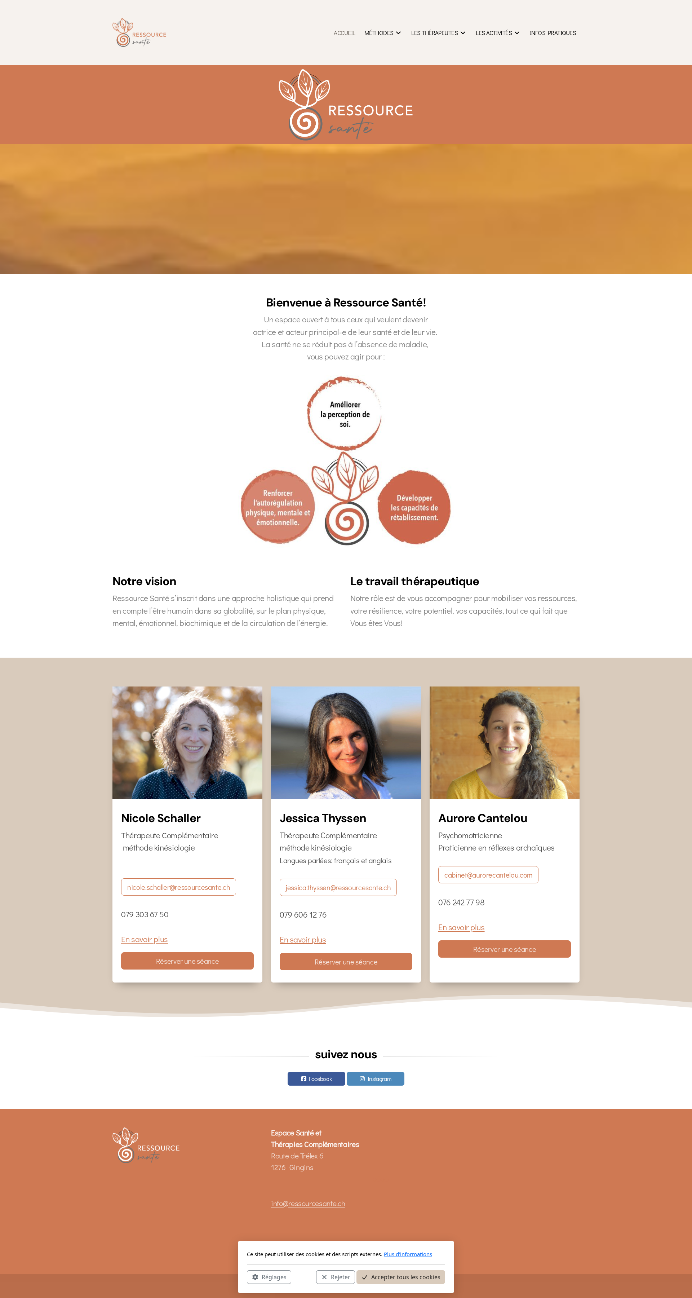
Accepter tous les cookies (405, 1277)
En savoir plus (144, 938)
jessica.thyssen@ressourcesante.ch (338, 887)
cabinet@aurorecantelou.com (488, 874)
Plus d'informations (408, 1254)
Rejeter (340, 1277)
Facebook (320, 1078)
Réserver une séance (187, 961)
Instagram (379, 1078)
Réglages (274, 1277)
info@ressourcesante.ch (308, 1203)
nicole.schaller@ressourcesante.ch (178, 887)
